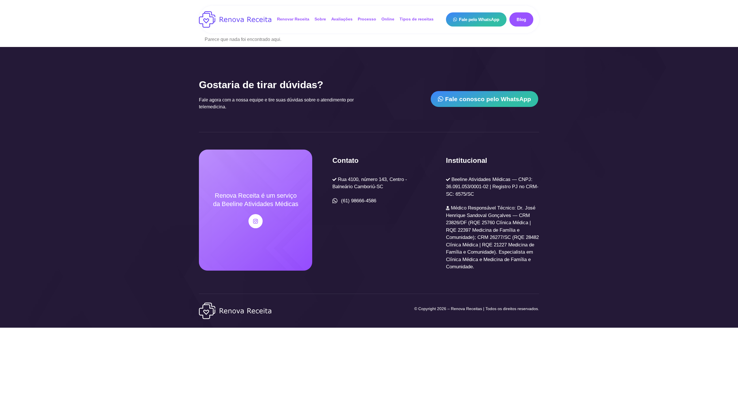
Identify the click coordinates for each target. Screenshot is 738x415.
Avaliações (342, 19)
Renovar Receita (293, 19)
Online (387, 19)
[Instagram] (255, 221)
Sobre (320, 19)
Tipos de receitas (417, 19)
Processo (367, 19)
